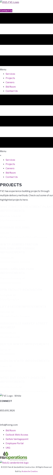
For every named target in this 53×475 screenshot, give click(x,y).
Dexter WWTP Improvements (24, 344)
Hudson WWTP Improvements (25, 361)
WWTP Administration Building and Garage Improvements (19, 248)
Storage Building (15, 227)
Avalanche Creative (29, 471)
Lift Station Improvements (23, 306)
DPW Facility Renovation (21, 290)
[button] (1, 6)
